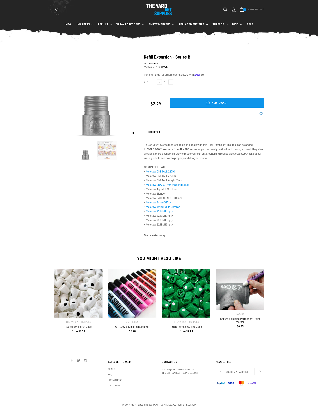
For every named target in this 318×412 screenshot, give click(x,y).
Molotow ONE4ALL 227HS (161, 171)
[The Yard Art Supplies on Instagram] (85, 360)
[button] (236, 334)
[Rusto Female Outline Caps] (186, 293)
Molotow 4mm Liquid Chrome (163, 206)
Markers (83, 24)
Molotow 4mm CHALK (158, 202)
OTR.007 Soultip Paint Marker (132, 326)
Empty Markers (159, 24)
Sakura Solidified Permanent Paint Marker (240, 320)
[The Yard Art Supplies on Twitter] (78, 360)
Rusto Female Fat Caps (78, 326)
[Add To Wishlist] (261, 113)
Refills (103, 24)
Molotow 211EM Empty (159, 211)
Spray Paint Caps (128, 24)
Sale (250, 24)
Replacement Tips (191, 24)
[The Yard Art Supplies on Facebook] (71, 360)
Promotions (115, 380)
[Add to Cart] (260, 334)
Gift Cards (114, 385)
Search (112, 369)
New (68, 24)
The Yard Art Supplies (157, 405)
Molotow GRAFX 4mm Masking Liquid (167, 184)
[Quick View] (97, 281)
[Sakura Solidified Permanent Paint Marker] (240, 289)
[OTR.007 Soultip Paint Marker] (132, 293)
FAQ (110, 374)
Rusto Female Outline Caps (186, 326)
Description (153, 132)
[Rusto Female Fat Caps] (78, 293)
